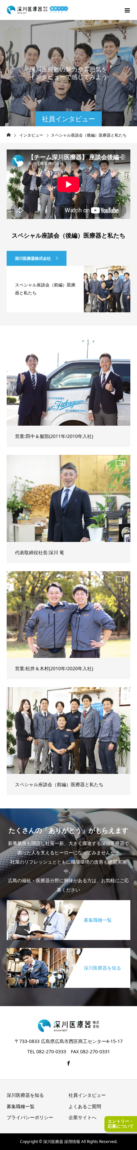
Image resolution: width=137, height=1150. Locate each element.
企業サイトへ (82, 1117)
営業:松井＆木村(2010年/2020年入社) (54, 668)
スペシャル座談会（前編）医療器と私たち (59, 784)
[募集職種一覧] (68, 901)
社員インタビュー (87, 1095)
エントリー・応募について (121, 1123)
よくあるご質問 (84, 1106)
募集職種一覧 (21, 1106)
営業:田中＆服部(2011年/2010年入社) (54, 436)
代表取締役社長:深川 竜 (39, 552)
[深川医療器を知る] (68, 949)
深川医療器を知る (25, 1095)
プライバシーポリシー (30, 1117)
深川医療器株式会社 (33, 258)
